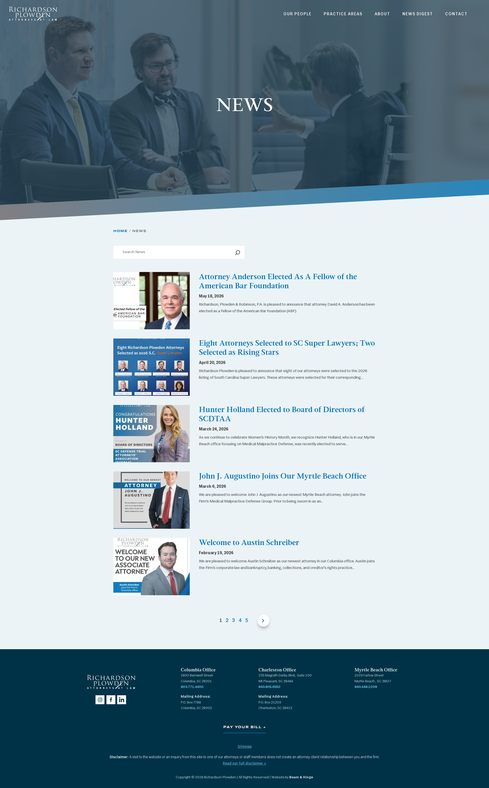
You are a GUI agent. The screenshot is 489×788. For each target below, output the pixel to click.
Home (120, 230)
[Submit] (237, 254)
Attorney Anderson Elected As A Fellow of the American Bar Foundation (278, 281)
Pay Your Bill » (244, 727)
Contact (456, 14)
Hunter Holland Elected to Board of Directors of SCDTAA (281, 414)
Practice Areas (343, 14)
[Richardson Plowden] (32, 22)
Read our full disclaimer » (244, 764)
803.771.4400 (192, 687)
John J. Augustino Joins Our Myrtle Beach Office (282, 476)
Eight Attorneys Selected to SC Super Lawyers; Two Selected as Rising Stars (287, 347)
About (382, 14)
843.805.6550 (269, 687)
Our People (297, 14)
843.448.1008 (366, 687)
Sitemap (245, 747)
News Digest (417, 14)
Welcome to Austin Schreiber (249, 542)
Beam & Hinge (301, 777)
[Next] (260, 621)
